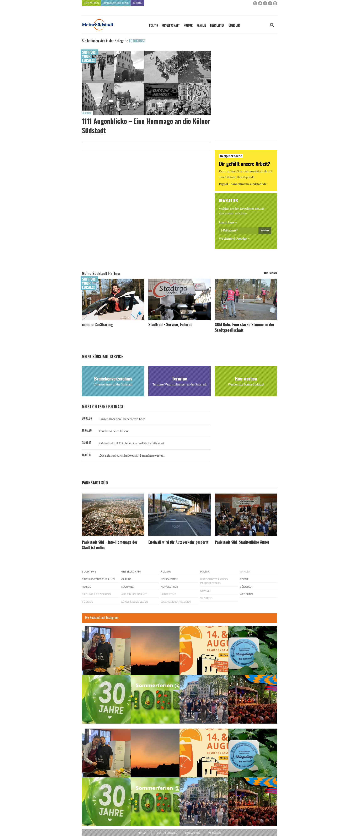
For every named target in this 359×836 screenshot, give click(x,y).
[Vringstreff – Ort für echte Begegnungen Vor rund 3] (106, 699)
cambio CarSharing (97, 325)
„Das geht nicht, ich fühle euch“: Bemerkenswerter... (132, 455)
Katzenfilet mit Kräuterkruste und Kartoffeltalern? (131, 443)
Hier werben (91, 2)
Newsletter (217, 25)
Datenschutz (192, 832)
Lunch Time (226, 222)
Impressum (214, 832)
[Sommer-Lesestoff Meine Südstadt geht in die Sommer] (155, 650)
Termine (137, 2)
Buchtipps (89, 571)
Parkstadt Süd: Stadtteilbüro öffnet (242, 542)
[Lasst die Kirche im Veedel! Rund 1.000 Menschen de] (204, 699)
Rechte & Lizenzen (166, 832)
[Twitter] (260, 4)
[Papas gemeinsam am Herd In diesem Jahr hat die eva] (106, 650)
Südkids (87, 601)
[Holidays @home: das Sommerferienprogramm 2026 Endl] (155, 699)
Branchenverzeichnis (116, 2)
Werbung (246, 594)
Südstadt (87, 113)
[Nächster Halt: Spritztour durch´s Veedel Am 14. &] (204, 650)
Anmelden (265, 230)
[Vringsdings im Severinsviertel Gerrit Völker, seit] (252, 650)
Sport (244, 579)
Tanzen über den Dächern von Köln (122, 419)
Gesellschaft (171, 25)
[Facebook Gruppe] (270, 4)
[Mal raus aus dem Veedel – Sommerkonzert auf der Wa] (252, 699)
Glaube (126, 579)
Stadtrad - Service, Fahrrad (170, 325)
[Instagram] (275, 4)
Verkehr (206, 598)
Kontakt (143, 832)
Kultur (188, 25)
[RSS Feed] (255, 4)
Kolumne (127, 586)
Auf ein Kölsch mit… (135, 594)
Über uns (234, 25)
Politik (153, 25)
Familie (201, 25)
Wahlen (245, 571)
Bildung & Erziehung (96, 594)
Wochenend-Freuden (233, 238)
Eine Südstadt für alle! (98, 579)
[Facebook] (265, 4)
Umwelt (205, 590)
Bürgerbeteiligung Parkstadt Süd (214, 581)
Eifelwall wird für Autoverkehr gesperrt (178, 542)
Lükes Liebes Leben (134, 601)
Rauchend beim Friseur (114, 431)
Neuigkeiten (169, 579)
